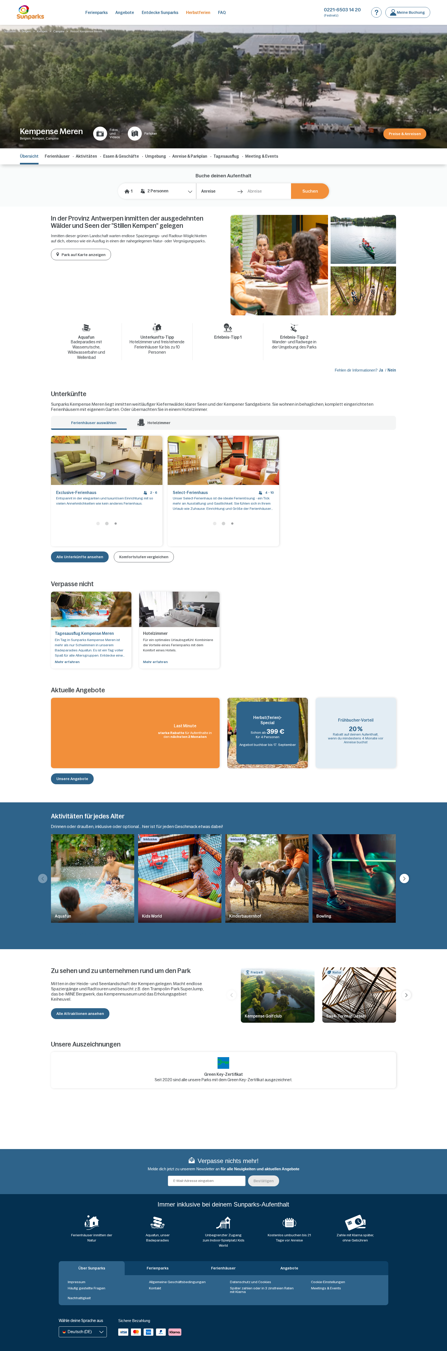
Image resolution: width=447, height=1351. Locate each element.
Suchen (310, 191)
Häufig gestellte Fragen (86, 1288)
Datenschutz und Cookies (250, 1282)
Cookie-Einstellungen (328, 1282)
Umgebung (155, 156)
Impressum (76, 1282)
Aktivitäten (86, 156)
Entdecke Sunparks (160, 12)
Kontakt (155, 1288)
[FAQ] (376, 12)
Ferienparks (96, 12)
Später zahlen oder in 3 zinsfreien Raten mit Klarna (262, 1290)
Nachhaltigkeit (79, 1298)
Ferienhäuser (57, 156)
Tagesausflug (226, 156)
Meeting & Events (261, 156)
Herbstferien (198, 12)
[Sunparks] (30, 12)
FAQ (222, 12)
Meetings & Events (326, 1288)
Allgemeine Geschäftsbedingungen (177, 1282)
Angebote (124, 12)
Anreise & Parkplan (189, 156)
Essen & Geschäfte (121, 156)
